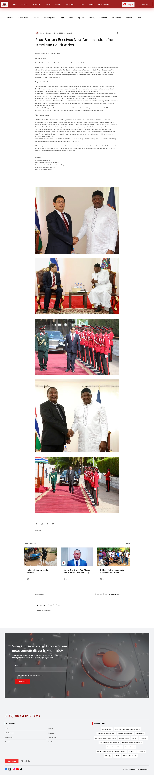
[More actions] (117, 33)
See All (127, 543)
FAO (135, 738)
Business (51, 733)
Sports (7, 728)
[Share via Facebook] (36, 524)
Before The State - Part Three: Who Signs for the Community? (76, 571)
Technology (52, 737)
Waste (108, 756)
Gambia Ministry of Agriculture (132, 742)
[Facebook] (6, 769)
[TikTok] (21, 769)
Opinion (7, 742)
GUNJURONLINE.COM (22, 716)
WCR (118, 756)
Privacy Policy (26, 761)
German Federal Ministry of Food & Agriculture (112, 751)
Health (50, 742)
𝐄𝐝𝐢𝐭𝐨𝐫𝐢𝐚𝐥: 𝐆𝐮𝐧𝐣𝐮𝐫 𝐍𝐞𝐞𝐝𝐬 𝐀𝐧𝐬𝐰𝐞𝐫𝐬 (37, 571)
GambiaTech (130, 747)
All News (10, 17)
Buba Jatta (140, 733)
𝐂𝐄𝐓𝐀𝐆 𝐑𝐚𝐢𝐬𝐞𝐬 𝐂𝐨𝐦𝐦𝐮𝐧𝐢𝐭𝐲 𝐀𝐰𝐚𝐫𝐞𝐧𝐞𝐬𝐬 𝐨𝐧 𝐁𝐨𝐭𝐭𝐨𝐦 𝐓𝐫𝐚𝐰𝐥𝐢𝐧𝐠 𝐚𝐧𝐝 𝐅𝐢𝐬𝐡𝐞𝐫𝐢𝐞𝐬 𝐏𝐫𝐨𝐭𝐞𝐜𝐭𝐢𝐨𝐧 (112, 571)
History (92, 17)
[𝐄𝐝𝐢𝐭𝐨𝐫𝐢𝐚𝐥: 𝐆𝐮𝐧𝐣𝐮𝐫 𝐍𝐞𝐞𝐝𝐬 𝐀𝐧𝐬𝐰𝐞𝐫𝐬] (40, 557)
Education (103, 17)
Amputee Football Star (126, 733)
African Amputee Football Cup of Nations (128, 729)
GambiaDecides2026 (115, 747)
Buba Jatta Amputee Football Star (106, 738)
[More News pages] (26, 4)
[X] (9, 769)
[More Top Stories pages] (40, 4)
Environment (116, 17)
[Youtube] (17, 769)
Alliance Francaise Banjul (107, 733)
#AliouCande (107, 729)
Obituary (36, 17)
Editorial (129, 17)
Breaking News (49, 17)
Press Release (23, 17)
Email (17, 665)
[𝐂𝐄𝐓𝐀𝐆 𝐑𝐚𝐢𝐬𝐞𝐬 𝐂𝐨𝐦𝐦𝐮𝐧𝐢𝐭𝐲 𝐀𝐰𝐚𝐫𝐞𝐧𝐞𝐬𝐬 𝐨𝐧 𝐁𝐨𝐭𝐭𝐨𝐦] (113, 557)
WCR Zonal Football (130, 756)
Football (144, 738)
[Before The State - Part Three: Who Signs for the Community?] (77, 557)
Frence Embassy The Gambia (110, 742)
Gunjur (133, 751)
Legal (62, 17)
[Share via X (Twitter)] (42, 524)
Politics (50, 728)
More (139, 17)
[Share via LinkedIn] (47, 524)
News (71, 17)
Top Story (81, 17)
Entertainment (9, 733)
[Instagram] (13, 769)
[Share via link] (53, 524)
